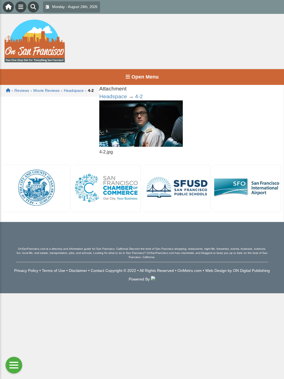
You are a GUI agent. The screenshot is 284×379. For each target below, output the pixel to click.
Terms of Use (53, 270)
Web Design (216, 270)
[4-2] (141, 145)
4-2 (139, 96)
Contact (97, 270)
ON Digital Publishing (251, 270)
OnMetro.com (190, 270)
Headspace (113, 96)
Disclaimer (78, 270)
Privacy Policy (26, 270)
